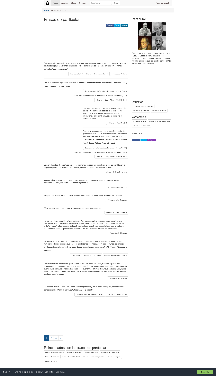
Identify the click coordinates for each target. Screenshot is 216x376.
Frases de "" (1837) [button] (100, 95)
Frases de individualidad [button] (71, 357)
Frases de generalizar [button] (141, 110)
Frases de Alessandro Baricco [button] (116, 255)
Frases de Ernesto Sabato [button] (117, 295)
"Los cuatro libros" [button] (76, 74)
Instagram (151, 140)
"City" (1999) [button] (75, 255)
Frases (55, 3)
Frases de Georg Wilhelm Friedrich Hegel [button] (112, 100)
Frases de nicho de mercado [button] (159, 121)
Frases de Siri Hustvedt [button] (118, 278)
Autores (64, 3)
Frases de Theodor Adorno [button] (117, 172)
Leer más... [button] (60, 372)
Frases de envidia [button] (139, 121)
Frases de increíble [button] (52, 357)
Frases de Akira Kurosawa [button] (117, 200)
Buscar (116, 3)
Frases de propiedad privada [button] (93, 357)
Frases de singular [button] (113, 357)
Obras (73, 3)
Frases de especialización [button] (54, 352)
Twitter (117, 25)
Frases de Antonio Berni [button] (118, 187)
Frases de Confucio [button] (120, 74)
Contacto (82, 3)
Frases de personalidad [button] (141, 126)
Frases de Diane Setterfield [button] (117, 212)
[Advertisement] (85, 44)
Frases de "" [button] (97, 74)
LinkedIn (124, 25)
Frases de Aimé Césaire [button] (118, 233)
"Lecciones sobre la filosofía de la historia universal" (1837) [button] (106, 91)
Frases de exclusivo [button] (74, 352)
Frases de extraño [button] (91, 352)
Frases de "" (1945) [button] (89, 295)
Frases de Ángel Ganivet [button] (118, 123)
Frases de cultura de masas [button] (143, 106)
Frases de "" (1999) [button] (92, 255)
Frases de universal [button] (159, 110)
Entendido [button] (205, 372)
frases (46, 10)
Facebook (110, 25)
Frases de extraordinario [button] (110, 352)
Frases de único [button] (51, 361)
